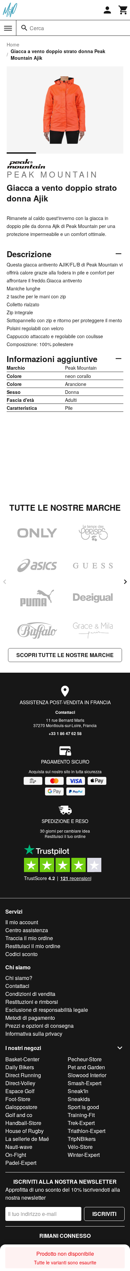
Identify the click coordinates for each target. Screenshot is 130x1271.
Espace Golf (19, 1091)
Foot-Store (17, 1099)
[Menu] (8, 28)
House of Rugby (24, 1131)
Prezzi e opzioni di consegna (39, 1025)
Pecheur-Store (85, 1059)
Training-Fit (81, 1115)
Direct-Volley (20, 1083)
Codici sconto (21, 954)
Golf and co (18, 1115)
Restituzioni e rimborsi (31, 1002)
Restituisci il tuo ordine (65, 836)
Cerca (37, 28)
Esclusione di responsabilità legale (46, 1009)
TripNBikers (82, 1139)
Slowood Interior (87, 1075)
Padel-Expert (20, 1162)
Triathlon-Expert (86, 1131)
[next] (125, 581)
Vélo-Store (80, 1147)
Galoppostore (21, 1107)
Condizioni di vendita (30, 994)
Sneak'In (78, 1091)
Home (13, 44)
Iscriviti (104, 1214)
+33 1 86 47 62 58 (65, 733)
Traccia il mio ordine (29, 938)
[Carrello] (123, 10)
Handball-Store (23, 1123)
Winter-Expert (84, 1155)
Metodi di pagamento (30, 1017)
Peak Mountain (52, 174)
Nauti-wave (18, 1147)
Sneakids (79, 1099)
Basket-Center (22, 1059)
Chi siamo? (18, 978)
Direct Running (23, 1075)
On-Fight (15, 1155)
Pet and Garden (86, 1067)
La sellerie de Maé (27, 1139)
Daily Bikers (19, 1067)
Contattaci (65, 712)
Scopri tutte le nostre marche (65, 655)
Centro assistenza (26, 930)
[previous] (4, 581)
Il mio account (21, 922)
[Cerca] (24, 28)
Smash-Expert (84, 1083)
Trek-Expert (81, 1123)
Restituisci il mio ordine (32, 946)
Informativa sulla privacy (33, 1033)
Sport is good (83, 1107)
